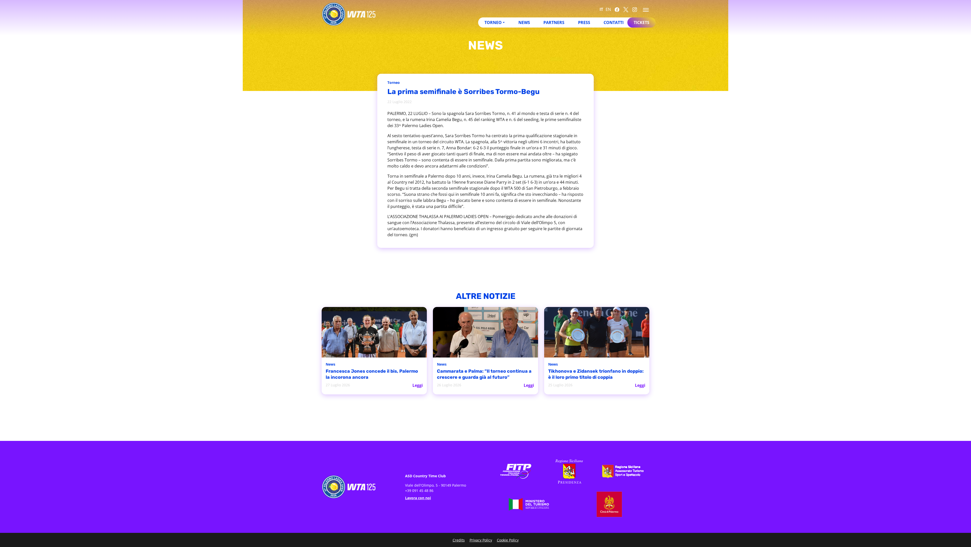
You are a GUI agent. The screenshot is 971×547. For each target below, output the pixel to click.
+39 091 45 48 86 (419, 490)
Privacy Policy (481, 540)
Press (584, 22)
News (524, 22)
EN (608, 9)
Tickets (641, 22)
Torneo (493, 22)
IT (601, 9)
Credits (459, 540)
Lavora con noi (418, 497)
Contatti (614, 22)
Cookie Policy (508, 540)
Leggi (417, 385)
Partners (553, 22)
